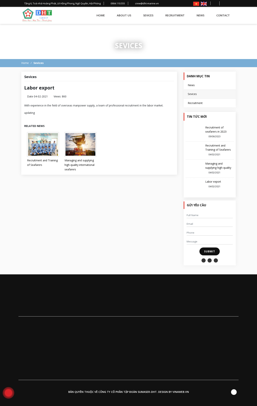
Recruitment (175, 15)
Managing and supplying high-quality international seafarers (79, 165)
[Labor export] (37, 15)
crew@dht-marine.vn (138, 322)
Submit (209, 251)
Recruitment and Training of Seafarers (42, 163)
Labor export (213, 181)
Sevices (148, 15)
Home (101, 15)
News (200, 15)
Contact (223, 15)
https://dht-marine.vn (182, 322)
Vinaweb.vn (181, 392)
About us (124, 15)
